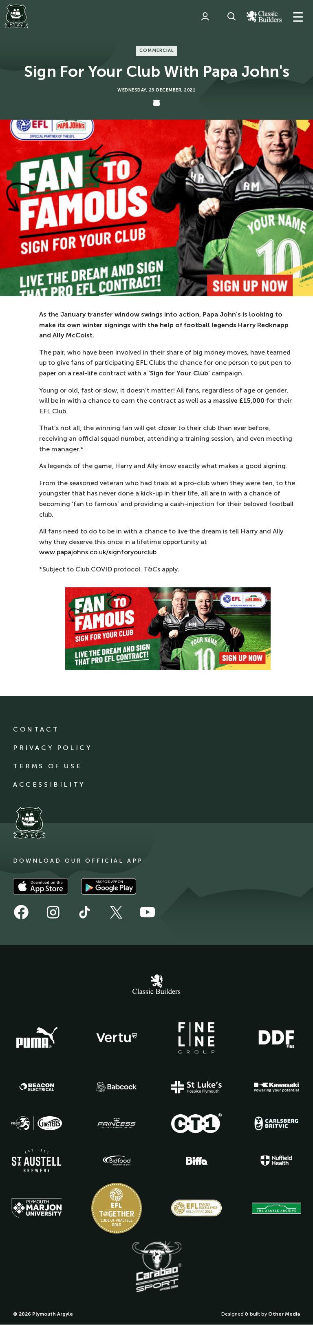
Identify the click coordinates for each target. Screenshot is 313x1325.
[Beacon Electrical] (36, 1087)
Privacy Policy (52, 748)
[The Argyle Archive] (276, 1208)
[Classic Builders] (156, 985)
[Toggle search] (231, 16)
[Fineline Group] (196, 1038)
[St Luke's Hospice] (196, 1087)
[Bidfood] (116, 1160)
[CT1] (196, 1123)
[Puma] (36, 1038)
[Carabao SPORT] (156, 1267)
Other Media (284, 1314)
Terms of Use (47, 766)
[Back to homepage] (16, 16)
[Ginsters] (36, 1123)
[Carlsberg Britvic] (276, 1123)
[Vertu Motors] (116, 1037)
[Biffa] (196, 1160)
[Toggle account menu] (205, 16)
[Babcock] (116, 1087)
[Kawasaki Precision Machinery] (276, 1087)
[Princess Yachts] (116, 1123)
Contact (36, 729)
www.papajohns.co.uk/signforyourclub (97, 552)
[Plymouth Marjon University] (36, 1208)
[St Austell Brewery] (36, 1161)
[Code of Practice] (116, 1208)
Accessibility (49, 784)
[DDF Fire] (276, 1038)
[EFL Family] (196, 1208)
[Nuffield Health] (276, 1160)
